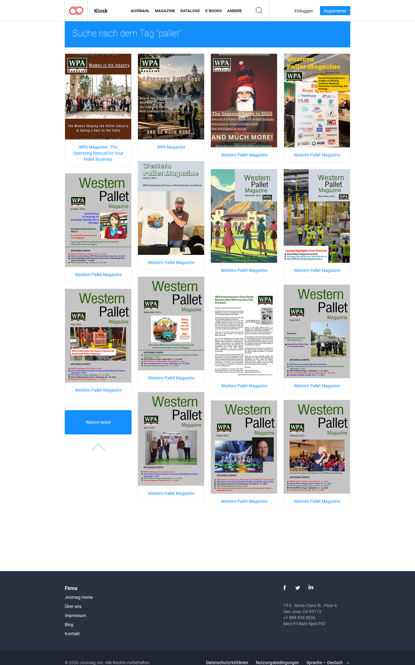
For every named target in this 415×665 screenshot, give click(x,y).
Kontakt (72, 633)
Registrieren (335, 11)
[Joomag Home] (76, 10)
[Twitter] (298, 588)
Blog (69, 624)
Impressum (75, 615)
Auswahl (140, 10)
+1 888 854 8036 (299, 617)
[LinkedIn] (311, 588)
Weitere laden (98, 422)
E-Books (213, 10)
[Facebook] (285, 588)
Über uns (73, 606)
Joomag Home (79, 597)
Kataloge (190, 10)
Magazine (165, 10)
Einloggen (303, 11)
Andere (234, 10)
